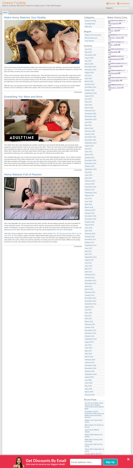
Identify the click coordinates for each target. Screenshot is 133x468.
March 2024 (89, 81)
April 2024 (88, 78)
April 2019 (88, 204)
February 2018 (90, 234)
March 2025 (89, 64)
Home (5, 12)
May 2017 (88, 251)
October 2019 (89, 190)
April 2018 (88, 231)
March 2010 (89, 357)
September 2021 (91, 143)
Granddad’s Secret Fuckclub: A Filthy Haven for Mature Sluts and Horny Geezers (94, 414)
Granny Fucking (13, 3)
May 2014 (88, 269)
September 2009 (91, 374)
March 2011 (89, 321)
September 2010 (91, 339)
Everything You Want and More (23, 96)
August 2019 (89, 195)
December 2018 (90, 216)
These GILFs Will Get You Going (94, 445)
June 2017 (88, 248)
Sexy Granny (89, 41)
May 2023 (88, 102)
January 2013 (90, 295)
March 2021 (89, 155)
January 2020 (90, 184)
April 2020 (88, 178)
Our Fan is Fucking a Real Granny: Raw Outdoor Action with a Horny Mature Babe (94, 406)
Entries (112, 3)
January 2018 (90, 237)
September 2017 (91, 245)
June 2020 (88, 175)
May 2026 (88, 52)
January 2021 (90, 158)
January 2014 (90, 278)
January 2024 (90, 84)
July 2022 (88, 122)
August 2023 (89, 96)
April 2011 (88, 318)
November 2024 (90, 70)
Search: (109, 8)
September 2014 (91, 257)
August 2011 (89, 307)
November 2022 (90, 116)
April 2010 (88, 354)
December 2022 (90, 114)
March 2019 (89, 207)
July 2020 (88, 172)
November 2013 (90, 283)
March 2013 (89, 289)
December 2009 (90, 365)
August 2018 (89, 225)
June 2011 (88, 313)
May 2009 (88, 386)
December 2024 (90, 67)
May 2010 (88, 351)
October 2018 (89, 222)
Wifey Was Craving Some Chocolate (94, 440)
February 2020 (90, 181)
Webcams (88, 27)
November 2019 (90, 187)
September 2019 (91, 193)
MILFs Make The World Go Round (94, 426)
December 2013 (90, 280)
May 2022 (88, 125)
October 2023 (89, 90)
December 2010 (90, 330)
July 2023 (88, 99)
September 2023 (91, 93)
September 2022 (91, 119)
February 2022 (90, 131)
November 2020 (90, 163)
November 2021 (90, 140)
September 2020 (91, 169)
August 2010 (89, 342)
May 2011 (88, 316)
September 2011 (91, 304)
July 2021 (88, 149)
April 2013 (88, 286)
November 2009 (90, 368)
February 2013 (90, 292)
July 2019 (88, 198)
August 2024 (89, 72)
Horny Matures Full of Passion (23, 174)
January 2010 (90, 362)
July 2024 (88, 75)
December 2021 (90, 137)
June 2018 (88, 228)
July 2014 (88, 263)
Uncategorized (90, 24)
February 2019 (90, 210)
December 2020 (90, 160)
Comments (124, 3)
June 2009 (88, 383)
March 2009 (89, 392)
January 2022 (90, 134)
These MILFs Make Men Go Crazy (94, 450)
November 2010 (90, 333)
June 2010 (88, 348)
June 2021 (88, 152)
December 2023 (90, 87)
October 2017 (89, 242)
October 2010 (89, 336)
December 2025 (90, 55)
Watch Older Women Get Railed (93, 436)
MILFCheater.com (91, 38)
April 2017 (88, 254)
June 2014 (88, 266)
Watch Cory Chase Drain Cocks (93, 421)
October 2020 (89, 166)
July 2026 (88, 49)
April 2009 (88, 389)
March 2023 (89, 108)
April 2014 (88, 272)
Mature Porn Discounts (93, 35)
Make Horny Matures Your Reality (25, 17)
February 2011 (90, 324)
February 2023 (90, 111)
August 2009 (89, 377)
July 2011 (88, 310)
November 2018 (90, 219)
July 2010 (88, 345)
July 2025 (88, 61)
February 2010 (90, 360)
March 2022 (89, 128)
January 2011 (89, 327)
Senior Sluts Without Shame (92, 431)
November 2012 (90, 301)
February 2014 (90, 275)
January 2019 (90, 213)
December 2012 (90, 298)
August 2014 (89, 260)
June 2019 (88, 201)
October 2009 (89, 371)
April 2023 (88, 105)
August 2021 (89, 146)
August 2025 (89, 58)
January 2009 (90, 395)
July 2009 (88, 380)
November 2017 (90, 239)
